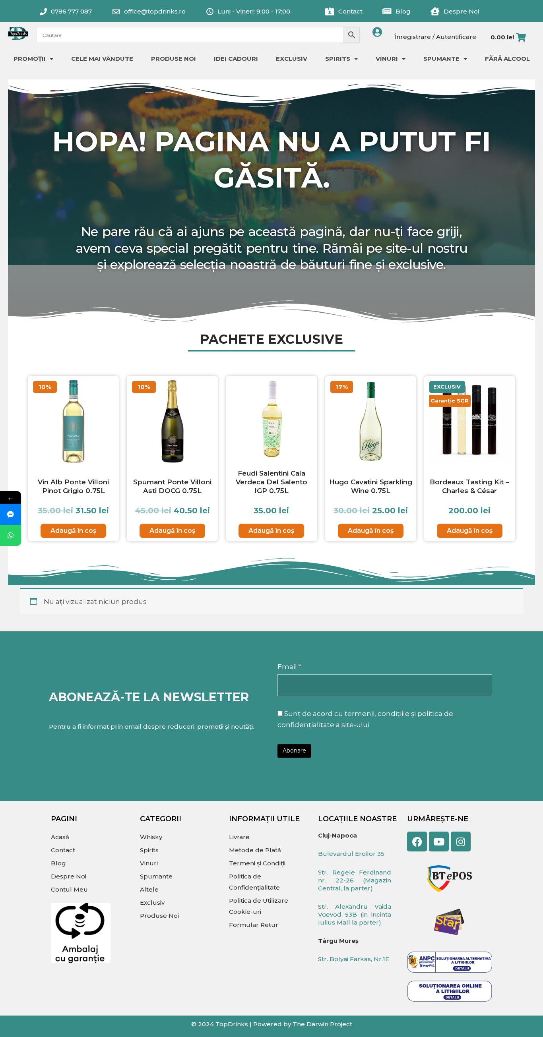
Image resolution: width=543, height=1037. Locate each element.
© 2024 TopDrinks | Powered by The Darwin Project (271, 1024)
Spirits (337, 58)
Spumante (441, 58)
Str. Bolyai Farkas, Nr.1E (353, 959)
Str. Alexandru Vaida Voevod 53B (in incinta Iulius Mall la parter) (354, 914)
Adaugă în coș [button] (73, 530)
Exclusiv (291, 58)
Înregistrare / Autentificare (435, 37)
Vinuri (387, 58)
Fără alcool (507, 58)
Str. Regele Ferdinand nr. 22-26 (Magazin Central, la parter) (354, 880)
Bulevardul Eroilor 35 (351, 853)
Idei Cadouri (236, 58)
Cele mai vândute (102, 58)
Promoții (30, 58)
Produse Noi (173, 58)
